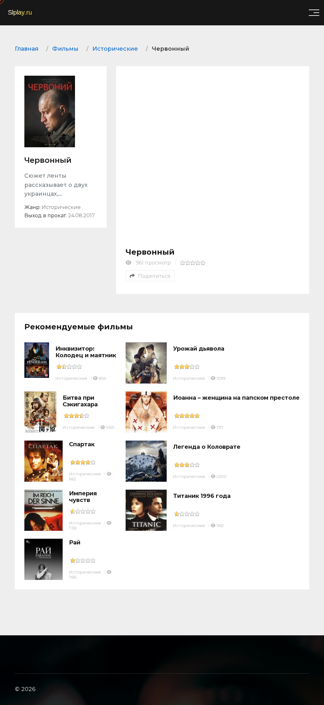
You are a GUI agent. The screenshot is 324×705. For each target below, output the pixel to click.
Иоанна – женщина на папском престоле (236, 397)
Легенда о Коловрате (206, 446)
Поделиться (154, 276)
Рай (74, 542)
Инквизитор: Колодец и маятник (85, 352)
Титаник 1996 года (202, 495)
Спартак (82, 444)
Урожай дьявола (198, 348)
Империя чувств (83, 497)
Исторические (71, 378)
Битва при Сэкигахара (80, 401)
